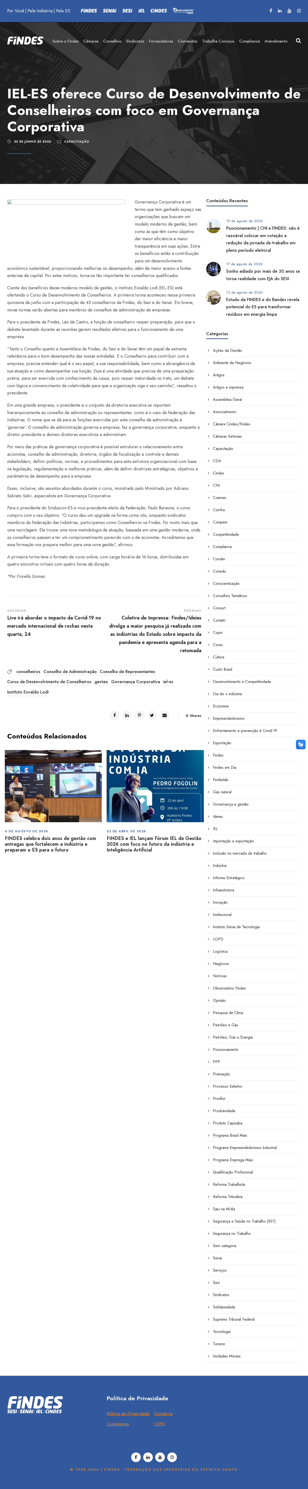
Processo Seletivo (227, 1086)
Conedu (219, 571)
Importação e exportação (233, 841)
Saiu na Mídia (224, 1209)
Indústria (219, 865)
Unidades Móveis (227, 1356)
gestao (101, 682)
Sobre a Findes (65, 41)
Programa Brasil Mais (230, 1135)
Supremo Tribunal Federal (234, 1319)
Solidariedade (224, 1307)
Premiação (221, 1074)
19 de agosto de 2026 (244, 221)
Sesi (216, 1282)
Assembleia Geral (227, 399)
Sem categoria (224, 1246)
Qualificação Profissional (233, 1172)
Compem (220, 522)
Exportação (222, 743)
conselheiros (28, 672)
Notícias (220, 976)
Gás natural (222, 792)
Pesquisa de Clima (228, 1013)
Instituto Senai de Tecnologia (236, 927)
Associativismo (224, 412)
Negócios (221, 963)
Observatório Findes (229, 988)
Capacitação (76, 141)
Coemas (219, 497)
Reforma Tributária (228, 1196)
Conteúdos (187, 41)
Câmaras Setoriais (227, 436)
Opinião (219, 1000)
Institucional (222, 914)
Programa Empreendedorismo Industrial (245, 1147)
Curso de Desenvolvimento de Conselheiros (49, 682)
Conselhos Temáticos (230, 596)
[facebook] (271, 11)
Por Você (15, 11)
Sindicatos (135, 41)
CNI (216, 485)
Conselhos (112, 41)
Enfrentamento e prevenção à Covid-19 (245, 730)
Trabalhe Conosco (218, 41)
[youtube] (289, 11)
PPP (216, 1062)
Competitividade (226, 534)
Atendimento (276, 41)
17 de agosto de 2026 (244, 264)
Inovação (220, 902)
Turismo (219, 1344)
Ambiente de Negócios (232, 363)
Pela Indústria (40, 11)
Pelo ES (63, 11)
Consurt (219, 608)
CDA (217, 461)
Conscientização (226, 583)
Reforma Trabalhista (229, 1184)
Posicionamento (225, 1049)
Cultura (218, 657)
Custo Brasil (222, 669)
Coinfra (219, 510)
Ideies (218, 816)
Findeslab (220, 779)
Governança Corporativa (135, 682)
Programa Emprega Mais (233, 1160)
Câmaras (90, 41)
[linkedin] (280, 11)
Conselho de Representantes (127, 672)
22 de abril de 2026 (126, 831)
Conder (219, 559)
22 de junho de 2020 (32, 141)
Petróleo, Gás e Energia (233, 1037)
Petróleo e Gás (225, 1025)
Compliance (249, 41)
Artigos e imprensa (228, 387)
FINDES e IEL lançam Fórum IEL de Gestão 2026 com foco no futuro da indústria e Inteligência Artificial (154, 844)
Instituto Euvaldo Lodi (28, 692)
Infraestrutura (223, 890)
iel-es (168, 682)
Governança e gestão (231, 804)
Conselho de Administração (70, 672)
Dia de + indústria (227, 694)
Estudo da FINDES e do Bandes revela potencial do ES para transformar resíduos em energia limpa (262, 307)
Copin (218, 632)
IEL (215, 829)
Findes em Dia (224, 767)
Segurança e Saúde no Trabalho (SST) (244, 1221)
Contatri (219, 620)
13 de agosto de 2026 (244, 292)
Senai (217, 1258)
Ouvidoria (163, 1414)
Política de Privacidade (128, 1414)
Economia (221, 706)
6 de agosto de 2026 (26, 831)
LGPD (218, 939)
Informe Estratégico (228, 878)
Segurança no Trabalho (232, 1233)
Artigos (219, 375)
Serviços (220, 1270)
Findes (218, 755)
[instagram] (299, 11)
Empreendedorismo (228, 718)
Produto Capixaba (227, 1123)
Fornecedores (161, 41)
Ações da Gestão (227, 350)
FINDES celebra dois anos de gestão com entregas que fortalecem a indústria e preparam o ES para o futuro (50, 844)
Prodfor (219, 1098)
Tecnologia (222, 1331)
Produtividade (224, 1111)
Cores (218, 645)
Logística (220, 951)
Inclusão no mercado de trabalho (240, 853)
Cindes (218, 473)
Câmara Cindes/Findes (231, 424)
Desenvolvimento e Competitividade (242, 681)
